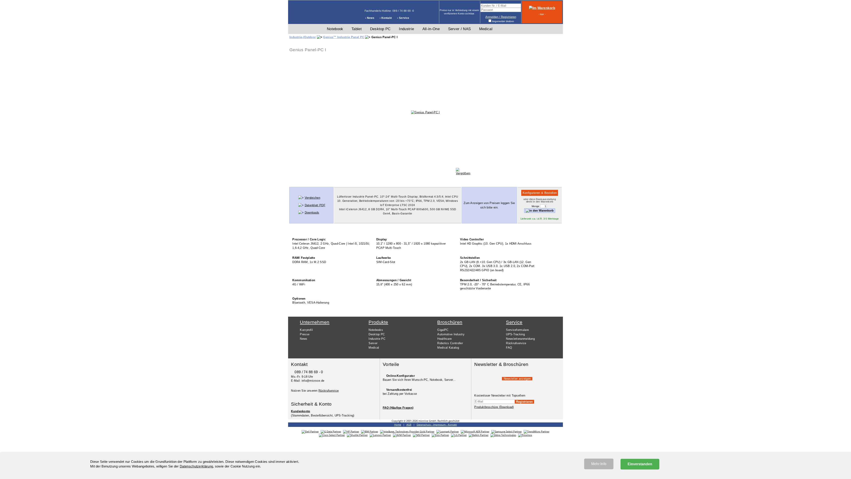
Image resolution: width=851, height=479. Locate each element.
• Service (403, 18)
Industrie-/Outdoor (302, 37)
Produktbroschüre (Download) (494, 407)
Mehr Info (599, 464)
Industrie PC (377, 338)
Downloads (312, 212)
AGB (408, 424)
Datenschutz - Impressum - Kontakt (437, 424)
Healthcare (444, 338)
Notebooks (376, 330)
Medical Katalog (448, 347)
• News (369, 18)
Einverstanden (640, 464)
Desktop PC (377, 334)
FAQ (509, 347)
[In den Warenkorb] (539, 210)
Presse (304, 334)
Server (373, 343)
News (303, 338)
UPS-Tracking (515, 334)
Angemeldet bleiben (503, 21)
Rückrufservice (516, 343)
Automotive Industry (451, 334)
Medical (374, 347)
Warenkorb (546, 8)
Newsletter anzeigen (517, 378)
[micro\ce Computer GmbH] (305, 17)
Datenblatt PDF (315, 205)
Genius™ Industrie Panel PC (343, 37)
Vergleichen (312, 197)
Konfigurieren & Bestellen (540, 192)
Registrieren (524, 401)
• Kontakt (386, 18)
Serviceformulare (517, 330)
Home (397, 424)
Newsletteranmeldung (520, 338)
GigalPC (442, 330)
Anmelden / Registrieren (500, 17)
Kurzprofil (306, 330)
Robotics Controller (450, 343)
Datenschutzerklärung (196, 466)
